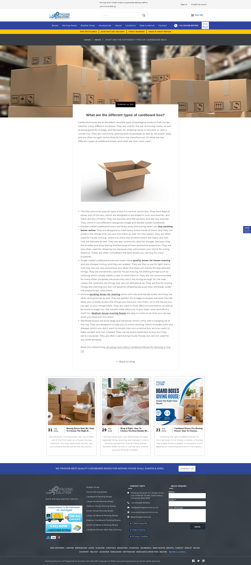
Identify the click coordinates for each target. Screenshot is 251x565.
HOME (87, 40)
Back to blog (127, 361)
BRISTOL (170, 548)
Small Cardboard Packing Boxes (102, 525)
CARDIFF (179, 548)
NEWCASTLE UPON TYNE (147, 552)
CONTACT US (187, 468)
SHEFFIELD (111, 548)
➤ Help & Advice (138, 530)
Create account (199, 4)
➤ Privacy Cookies (139, 536)
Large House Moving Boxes (99, 501)
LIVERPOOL (134, 548)
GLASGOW (100, 548)
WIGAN (196, 548)
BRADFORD (122, 548)
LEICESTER (104, 552)
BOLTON (163, 552)
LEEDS (91, 548)
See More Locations (177, 552)
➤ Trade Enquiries (138, 523)
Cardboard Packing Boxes (99, 496)
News (98, 40)
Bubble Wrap (92, 487)
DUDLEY (188, 548)
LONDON (70, 548)
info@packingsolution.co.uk (144, 507)
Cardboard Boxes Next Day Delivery (104, 529)
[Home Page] (60, 15)
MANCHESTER (159, 548)
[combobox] (120, 15)
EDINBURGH (146, 548)
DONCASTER (115, 552)
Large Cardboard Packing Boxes (102, 515)
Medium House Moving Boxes (101, 506)
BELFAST (94, 552)
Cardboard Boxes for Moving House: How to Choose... (188, 429)
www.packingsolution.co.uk (144, 512)
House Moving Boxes (96, 492)
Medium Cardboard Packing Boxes (103, 520)
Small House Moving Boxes (99, 511)
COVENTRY (84, 552)
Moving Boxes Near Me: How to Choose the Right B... (80, 429)
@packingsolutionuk (141, 517)
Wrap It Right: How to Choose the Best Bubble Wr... (134, 429)
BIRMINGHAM (81, 548)
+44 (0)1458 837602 (140, 503)
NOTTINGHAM (129, 552)
